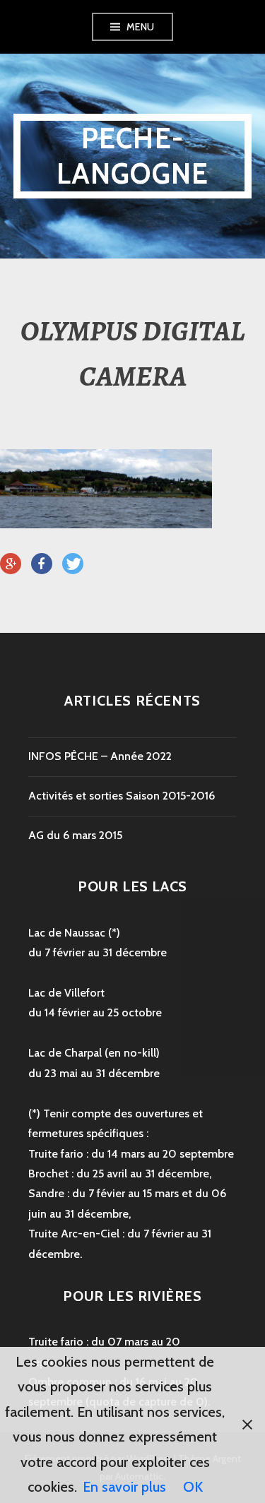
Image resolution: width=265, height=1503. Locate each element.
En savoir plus (124, 1486)
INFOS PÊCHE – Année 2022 (100, 756)
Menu (140, 26)
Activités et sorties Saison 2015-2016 (121, 795)
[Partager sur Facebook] (41, 564)
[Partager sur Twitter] (72, 564)
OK (193, 1486)
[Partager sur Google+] (10, 564)
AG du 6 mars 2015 (75, 835)
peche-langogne (133, 156)
